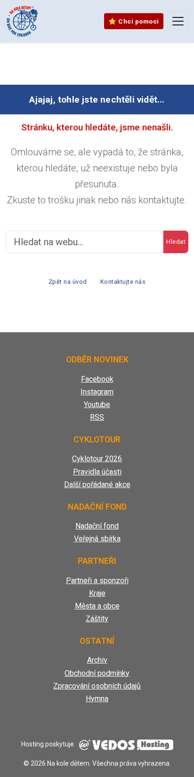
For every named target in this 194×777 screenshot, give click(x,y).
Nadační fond (97, 525)
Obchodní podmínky (97, 673)
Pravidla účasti (97, 471)
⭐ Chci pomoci (133, 21)
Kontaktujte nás (123, 281)
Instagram (97, 391)
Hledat (176, 241)
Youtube (97, 404)
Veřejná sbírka (97, 538)
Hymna (97, 698)
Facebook (97, 379)
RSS (97, 417)
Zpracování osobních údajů (97, 685)
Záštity (97, 618)
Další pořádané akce (97, 484)
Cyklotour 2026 (97, 458)
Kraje (97, 593)
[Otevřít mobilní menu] (177, 21)
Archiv (97, 660)
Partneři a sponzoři (97, 580)
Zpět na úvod (67, 281)
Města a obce (97, 605)
